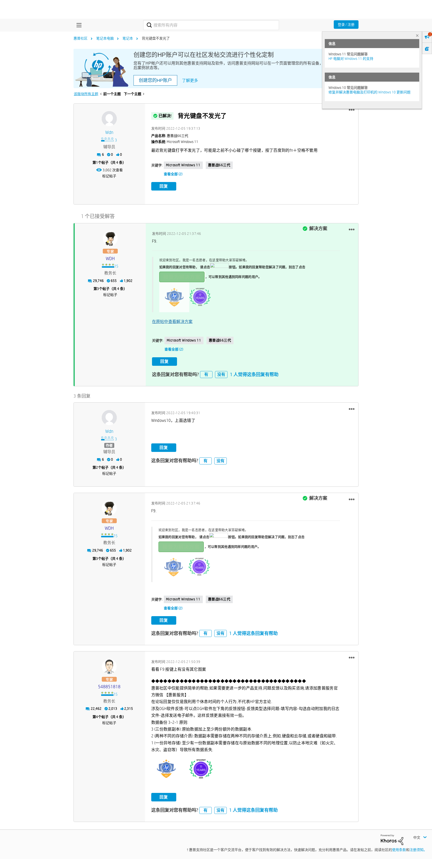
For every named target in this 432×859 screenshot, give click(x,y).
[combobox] (211, 25)
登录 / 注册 (346, 24)
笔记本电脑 (105, 38)
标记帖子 (109, 176)
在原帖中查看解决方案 (172, 321)
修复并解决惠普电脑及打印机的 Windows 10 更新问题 (369, 92)
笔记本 (127, 38)
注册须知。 (418, 849)
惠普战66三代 (219, 165)
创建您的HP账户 (155, 80)
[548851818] (109, 666)
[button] (351, 110)
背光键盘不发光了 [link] (156, 38)
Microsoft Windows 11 (183, 165)
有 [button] (206, 374)
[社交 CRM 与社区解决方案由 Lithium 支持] (392, 839)
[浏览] (78, 25)
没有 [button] (221, 374)
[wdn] (109, 118)
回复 (164, 186)
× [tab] (417, 35)
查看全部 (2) (173, 174)
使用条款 (399, 849)
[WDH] (110, 238)
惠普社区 (81, 38)
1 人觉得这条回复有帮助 (254, 374)
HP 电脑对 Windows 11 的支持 (350, 58)
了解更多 (190, 80)
